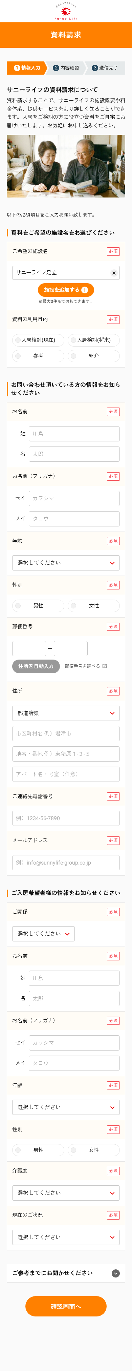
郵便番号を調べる (82, 666)
